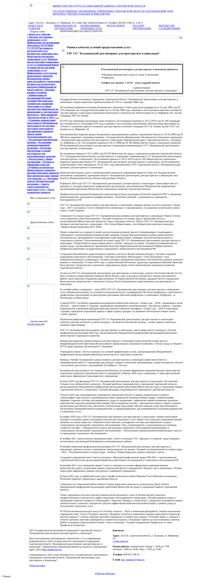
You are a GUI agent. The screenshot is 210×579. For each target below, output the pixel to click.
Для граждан (37, 178)
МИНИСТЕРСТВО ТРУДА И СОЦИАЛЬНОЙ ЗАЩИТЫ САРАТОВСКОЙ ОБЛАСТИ (99, 6)
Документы (33, 45)
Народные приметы (48, 173)
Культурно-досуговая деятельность (41, 127)
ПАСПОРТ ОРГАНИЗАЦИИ (142, 27)
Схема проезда (120, 541)
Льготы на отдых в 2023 (43, 117)
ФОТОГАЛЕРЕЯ (116, 25)
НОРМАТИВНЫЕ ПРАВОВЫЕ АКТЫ (91, 27)
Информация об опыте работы (41, 88)
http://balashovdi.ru (51, 549)
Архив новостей (35, 324)
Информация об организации (43, 42)
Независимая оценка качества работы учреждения (43, 80)
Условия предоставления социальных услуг (41, 69)
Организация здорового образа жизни (40, 132)
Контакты (32, 114)
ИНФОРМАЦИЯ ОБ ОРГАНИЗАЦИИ (65, 27)
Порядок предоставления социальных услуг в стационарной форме (43, 62)
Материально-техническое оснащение (40, 102)
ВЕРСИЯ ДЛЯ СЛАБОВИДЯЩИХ (169, 27)
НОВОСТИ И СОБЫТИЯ (35, 27)
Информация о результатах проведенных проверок (42, 74)
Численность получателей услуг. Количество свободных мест (42, 51)
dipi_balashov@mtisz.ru (133, 559)
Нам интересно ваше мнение (43, 175)
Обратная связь (37, 565)
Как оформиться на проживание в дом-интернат (43, 110)
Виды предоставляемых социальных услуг (40, 58)
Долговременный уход (39, 137)
